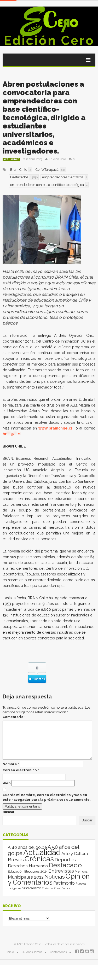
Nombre (11, 764)
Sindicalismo (31, 888)
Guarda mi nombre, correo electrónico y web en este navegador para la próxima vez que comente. (47, 797)
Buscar (9, 812)
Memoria (81, 871)
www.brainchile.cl (55, 428)
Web (7, 783)
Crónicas (39, 858)
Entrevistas (61, 871)
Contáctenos (58, 952)
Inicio (10, 952)
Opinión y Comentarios (49, 879)
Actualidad (11, 159)
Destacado (65, 865)
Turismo (47, 888)
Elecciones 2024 (36, 871)
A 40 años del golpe (27, 847)
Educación (16, 871)
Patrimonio (64, 883)
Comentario (14, 717)
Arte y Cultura (74, 853)
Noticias (54, 876)
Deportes (65, 859)
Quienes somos (32, 952)
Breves (16, 859)
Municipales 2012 (26, 877)
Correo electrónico (21, 770)
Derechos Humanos (28, 865)
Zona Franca (62, 888)
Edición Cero (49, 40)
